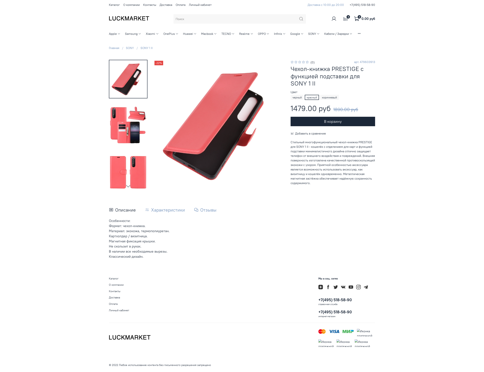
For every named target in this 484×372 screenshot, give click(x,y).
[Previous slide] (161, 125)
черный (297, 97)
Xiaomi (150, 34)
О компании (131, 5)
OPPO (262, 34)
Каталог (114, 5)
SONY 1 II (146, 48)
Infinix (278, 34)
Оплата (180, 5)
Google (295, 34)
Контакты (149, 5)
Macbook (207, 34)
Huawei (188, 34)
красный (312, 97)
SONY (312, 34)
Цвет (294, 92)
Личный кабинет (200, 5)
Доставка (166, 5)
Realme (244, 34)
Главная (114, 48)
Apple (113, 34)
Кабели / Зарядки (336, 34)
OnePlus (169, 34)
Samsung (131, 34)
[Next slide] (128, 186)
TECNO (226, 34)
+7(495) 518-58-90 (362, 5)
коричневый (329, 97)
